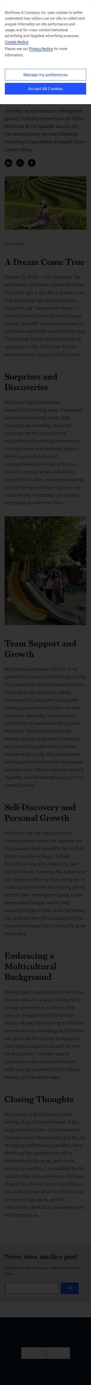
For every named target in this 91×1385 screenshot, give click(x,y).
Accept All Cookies (45, 88)
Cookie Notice (16, 42)
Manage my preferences (45, 74)
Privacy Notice (41, 49)
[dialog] (45, 52)
